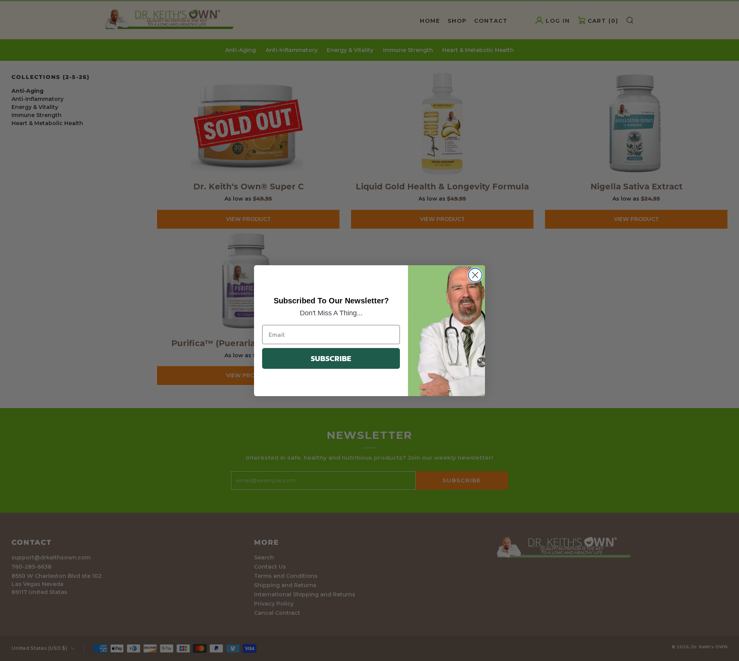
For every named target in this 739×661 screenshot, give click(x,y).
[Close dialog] (475, 275)
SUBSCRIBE (331, 358)
